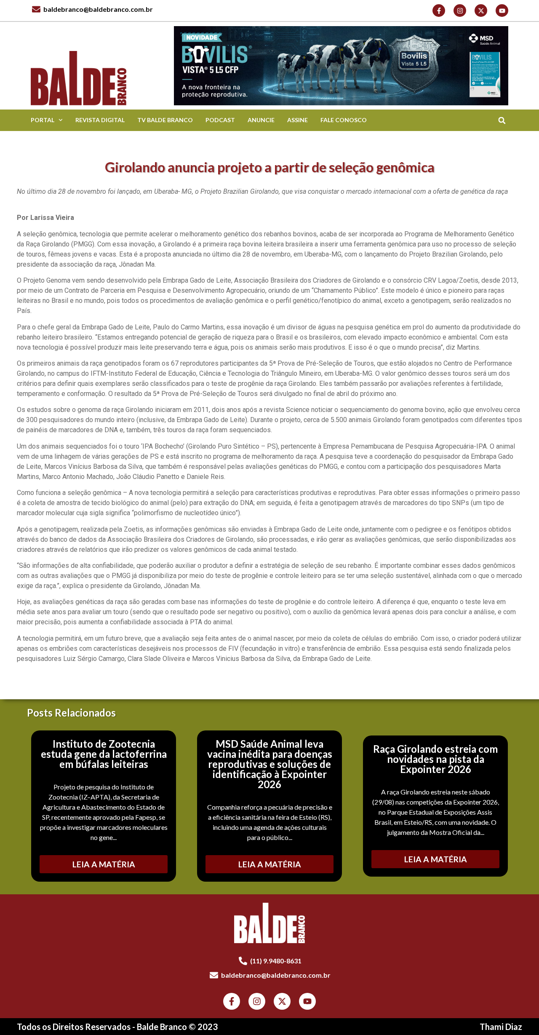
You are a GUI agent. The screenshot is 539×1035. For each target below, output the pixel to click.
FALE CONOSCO (343, 119)
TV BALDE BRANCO (165, 119)
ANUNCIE (261, 119)
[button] (501, 120)
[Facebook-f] (438, 10)
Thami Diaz (501, 1027)
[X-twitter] (481, 10)
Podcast (220, 119)
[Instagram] (460, 10)
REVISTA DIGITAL (100, 119)
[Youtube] (502, 10)
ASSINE (297, 119)
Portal (42, 119)
